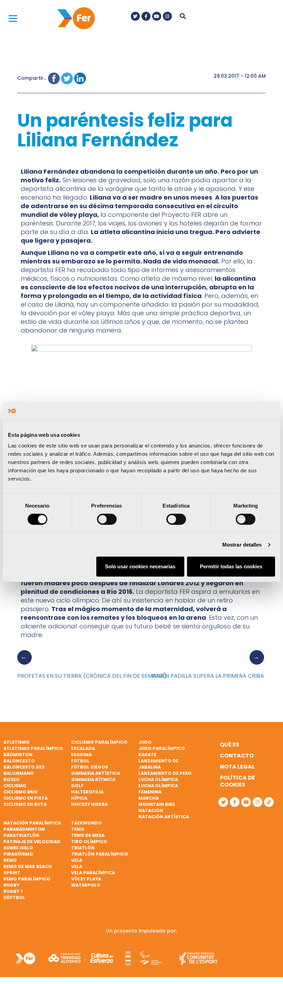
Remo (10, 860)
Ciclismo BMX (20, 792)
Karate (147, 755)
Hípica (79, 798)
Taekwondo (86, 823)
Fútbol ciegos (89, 767)
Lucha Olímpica (158, 779)
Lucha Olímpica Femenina (158, 789)
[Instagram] (167, 16)
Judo (145, 742)
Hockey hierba (89, 804)
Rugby (11, 885)
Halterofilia (87, 792)
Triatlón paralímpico (99, 854)
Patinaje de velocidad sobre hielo (31, 845)
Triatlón (83, 848)
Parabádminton (24, 829)
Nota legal (237, 767)
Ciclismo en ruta (25, 804)
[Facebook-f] (146, 16)
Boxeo (11, 779)
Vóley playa (86, 879)
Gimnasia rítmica (93, 779)
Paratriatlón (21, 835)
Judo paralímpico (161, 748)
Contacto (237, 756)
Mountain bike (156, 804)
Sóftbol (14, 897)
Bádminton (17, 755)
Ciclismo (14, 786)
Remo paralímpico (26, 879)
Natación (150, 810)
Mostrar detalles (242, 545)
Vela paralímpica (93, 873)
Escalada (83, 748)
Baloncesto (19, 761)
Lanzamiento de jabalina (158, 764)
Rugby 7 (13, 891)
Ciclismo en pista (25, 798)
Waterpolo (85, 885)
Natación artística (163, 817)
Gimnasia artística (95, 773)
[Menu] (12, 18)
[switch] (107, 519)
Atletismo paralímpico (33, 748)
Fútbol (80, 761)
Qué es (229, 745)
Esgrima (81, 755)
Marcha (148, 798)
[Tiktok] (269, 802)
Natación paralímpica (32, 823)
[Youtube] (156, 16)
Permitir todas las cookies (231, 566)
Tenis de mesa (88, 835)
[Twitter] (135, 16)
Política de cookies (237, 781)
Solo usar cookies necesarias (140, 566)
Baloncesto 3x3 (24, 767)
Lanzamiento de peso (165, 773)
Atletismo (16, 742)
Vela (76, 860)
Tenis (77, 829)
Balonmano (18, 773)
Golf (77, 786)
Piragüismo (18, 854)
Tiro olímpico (89, 842)
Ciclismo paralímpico (99, 742)
